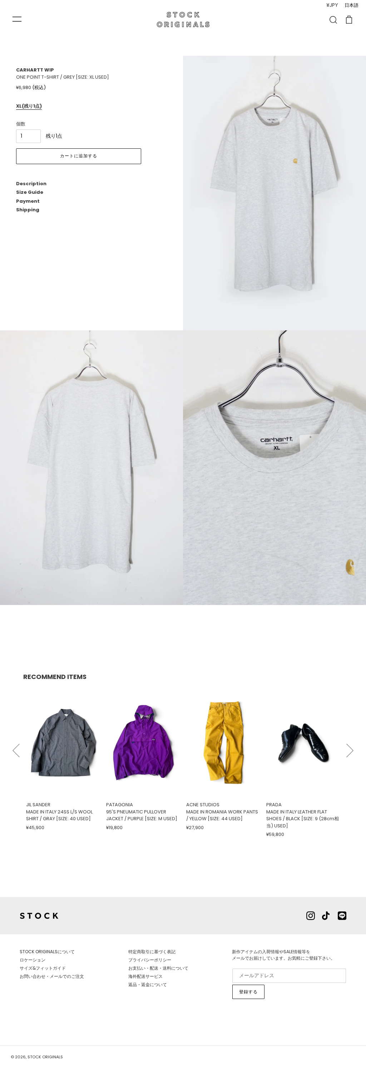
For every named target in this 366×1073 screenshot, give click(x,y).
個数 (20, 123)
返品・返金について (147, 984)
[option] (63, 759)
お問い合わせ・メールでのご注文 (52, 976)
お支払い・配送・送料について (158, 968)
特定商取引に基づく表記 (151, 952)
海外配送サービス (145, 976)
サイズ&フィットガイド (43, 968)
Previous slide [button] (16, 747)
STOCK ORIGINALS (45, 1057)
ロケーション (32, 960)
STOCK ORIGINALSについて (47, 952)
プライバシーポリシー (149, 960)
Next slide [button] (349, 747)
